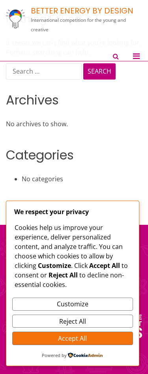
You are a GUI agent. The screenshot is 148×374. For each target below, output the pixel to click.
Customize (72, 304)
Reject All (72, 321)
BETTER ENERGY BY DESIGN (82, 10)
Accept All (72, 338)
